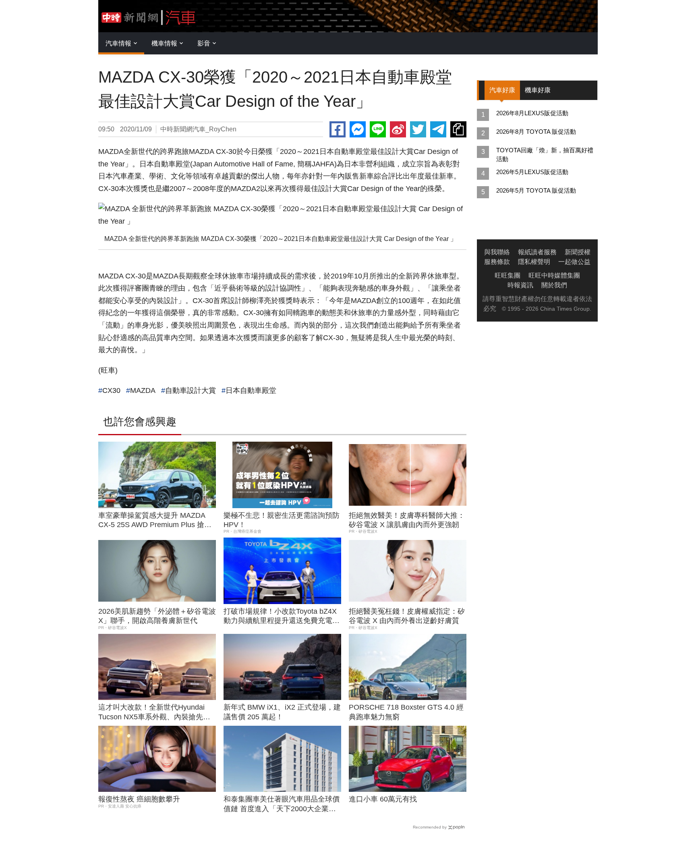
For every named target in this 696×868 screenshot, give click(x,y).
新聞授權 (577, 252)
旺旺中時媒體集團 (554, 275)
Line (378, 129)
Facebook (337, 129)
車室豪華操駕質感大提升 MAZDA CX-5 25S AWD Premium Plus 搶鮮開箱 (154, 520)
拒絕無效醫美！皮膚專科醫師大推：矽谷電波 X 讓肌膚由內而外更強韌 (407, 520)
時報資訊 (520, 285)
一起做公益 (574, 261)
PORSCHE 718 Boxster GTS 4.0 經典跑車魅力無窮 (406, 712)
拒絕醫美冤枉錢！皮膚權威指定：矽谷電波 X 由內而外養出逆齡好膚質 (407, 616)
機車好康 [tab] (538, 90)
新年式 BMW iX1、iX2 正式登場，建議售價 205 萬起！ (282, 712)
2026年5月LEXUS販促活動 (532, 171)
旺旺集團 (507, 275)
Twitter (418, 129)
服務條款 (497, 261)
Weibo (398, 129)
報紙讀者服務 (537, 252)
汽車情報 (118, 43)
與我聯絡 (497, 252)
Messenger (358, 129)
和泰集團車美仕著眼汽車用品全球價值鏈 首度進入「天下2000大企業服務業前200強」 (282, 804)
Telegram (438, 129)
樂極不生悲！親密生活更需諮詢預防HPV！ (282, 520)
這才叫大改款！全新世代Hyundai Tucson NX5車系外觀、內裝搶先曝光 (154, 712)
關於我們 (554, 285)
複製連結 (458, 129)
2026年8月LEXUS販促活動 (532, 113)
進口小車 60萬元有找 (383, 799)
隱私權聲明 (534, 261)
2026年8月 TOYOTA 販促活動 (536, 131)
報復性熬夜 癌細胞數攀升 (139, 799)
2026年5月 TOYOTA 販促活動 (536, 190)
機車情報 (164, 43)
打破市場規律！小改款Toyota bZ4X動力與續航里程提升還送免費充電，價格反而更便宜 (282, 616)
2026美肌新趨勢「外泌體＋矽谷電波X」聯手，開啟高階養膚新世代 (157, 616)
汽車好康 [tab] (502, 90)
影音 (203, 43)
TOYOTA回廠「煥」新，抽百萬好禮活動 (544, 154)
